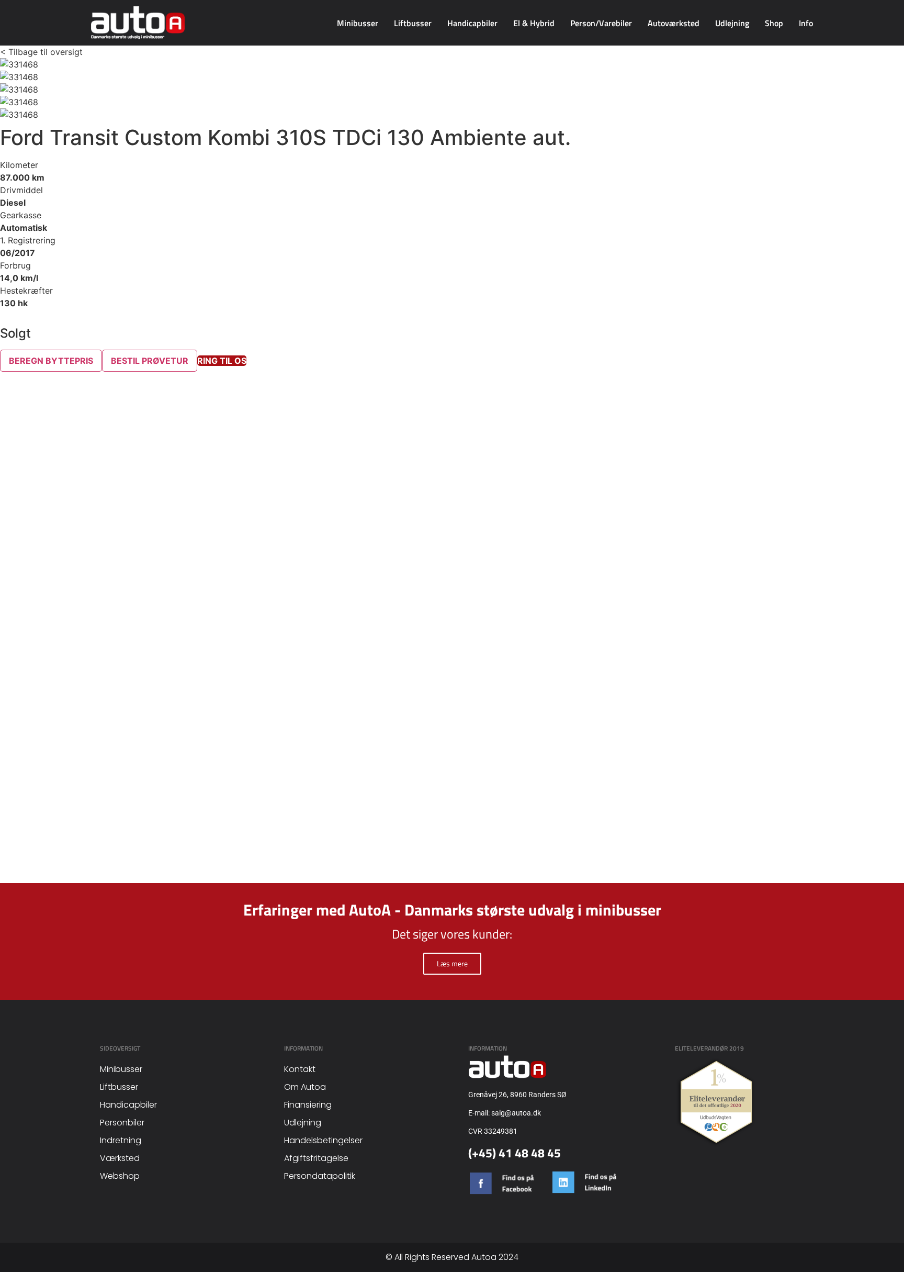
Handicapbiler (472, 23)
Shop (774, 23)
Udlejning (732, 23)
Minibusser (357, 23)
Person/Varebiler (601, 23)
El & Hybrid (534, 23)
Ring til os (221, 360)
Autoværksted (673, 23)
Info (806, 23)
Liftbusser (413, 23)
